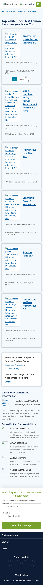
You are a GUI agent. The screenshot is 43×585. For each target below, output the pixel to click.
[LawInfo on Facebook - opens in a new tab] (10, 563)
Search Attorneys (21, 525)
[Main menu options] (10, 4)
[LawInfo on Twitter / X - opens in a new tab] (18, 563)
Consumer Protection (14, 365)
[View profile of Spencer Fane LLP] (12, 258)
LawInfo (6, 542)
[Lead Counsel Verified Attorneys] (7, 403)
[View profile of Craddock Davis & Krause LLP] (12, 207)
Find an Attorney (10, 535)
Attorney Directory (8, 11)
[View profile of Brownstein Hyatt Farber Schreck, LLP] (12, 45)
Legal (4, 548)
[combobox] (21, 506)
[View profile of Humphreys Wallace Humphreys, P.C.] (12, 311)
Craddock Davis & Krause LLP (29, 201)
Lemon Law (22, 11)
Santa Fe (8, 381)
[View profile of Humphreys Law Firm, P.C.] (12, 157)
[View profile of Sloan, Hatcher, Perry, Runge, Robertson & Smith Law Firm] (12, 105)
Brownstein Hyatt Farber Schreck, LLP (30, 39)
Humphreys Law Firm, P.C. (29, 153)
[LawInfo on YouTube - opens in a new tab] (25, 563)
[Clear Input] (38, 506)
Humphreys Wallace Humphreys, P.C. (30, 304)
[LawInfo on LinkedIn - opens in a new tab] (32, 563)
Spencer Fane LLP (28, 254)
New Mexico (32, 11)
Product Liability (12, 368)
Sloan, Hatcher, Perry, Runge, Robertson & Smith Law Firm (30, 101)
